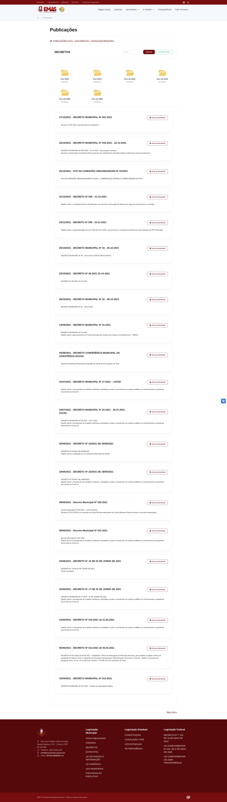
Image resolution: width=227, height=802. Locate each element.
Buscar (149, 52)
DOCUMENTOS (82, 41)
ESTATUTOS (92, 752)
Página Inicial (104, 9)
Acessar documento (158, 118)
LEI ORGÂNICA (93, 764)
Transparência (164, 9)
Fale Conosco (181, 9)
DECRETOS (92, 747)
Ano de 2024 (162, 79)
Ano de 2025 (64, 99)
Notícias (118, 9)
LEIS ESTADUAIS (133, 744)
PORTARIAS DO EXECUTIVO (94, 774)
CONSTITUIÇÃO (133, 735)
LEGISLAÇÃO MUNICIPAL (102, 41)
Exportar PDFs (165, 52)
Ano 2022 (97, 79)
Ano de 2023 (129, 79)
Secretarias (131, 9)
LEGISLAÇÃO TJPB (134, 739)
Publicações (47, 18)
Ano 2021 (65, 79)
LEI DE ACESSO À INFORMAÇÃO (95, 758)
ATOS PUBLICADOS (96, 738)
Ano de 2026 (97, 99)
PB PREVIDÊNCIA (134, 748)
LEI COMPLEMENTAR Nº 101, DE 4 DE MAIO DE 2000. (175, 749)
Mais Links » (172, 712)
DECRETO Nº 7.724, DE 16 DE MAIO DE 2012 (174, 738)
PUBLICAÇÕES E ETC (63, 41)
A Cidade (147, 9)
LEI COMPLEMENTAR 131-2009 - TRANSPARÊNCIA (174, 759)
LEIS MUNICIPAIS (94, 769)
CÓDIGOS (91, 743)
